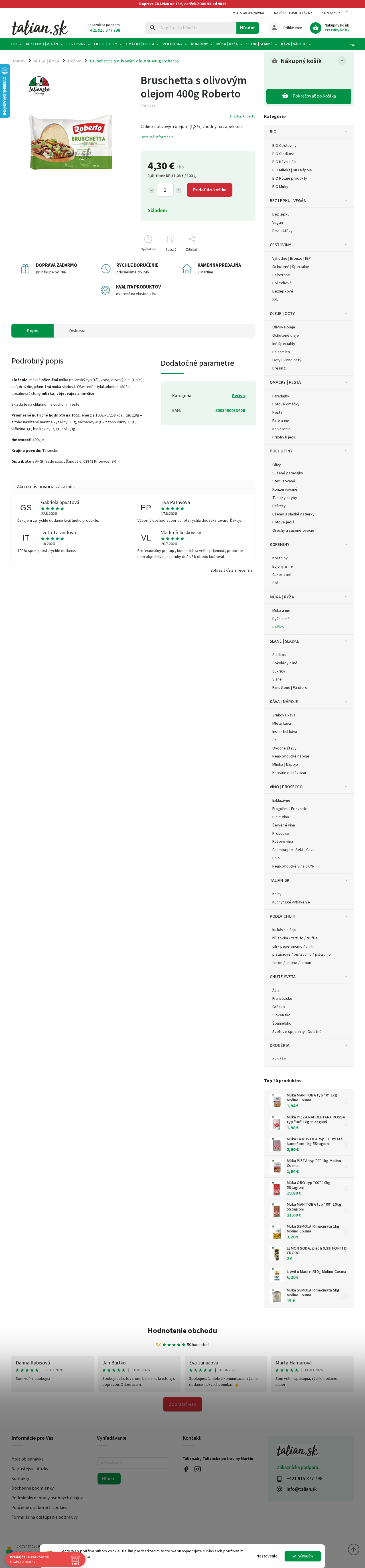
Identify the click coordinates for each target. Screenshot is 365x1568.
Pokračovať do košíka (314, 96)
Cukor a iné (281, 575)
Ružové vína (282, 841)
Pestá (277, 412)
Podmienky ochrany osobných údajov (47, 1498)
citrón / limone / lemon (291, 963)
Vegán (277, 223)
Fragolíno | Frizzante (289, 809)
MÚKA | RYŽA (282, 597)
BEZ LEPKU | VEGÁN (288, 201)
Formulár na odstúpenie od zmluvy (44, 1517)
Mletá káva (281, 723)
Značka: (242, 116)
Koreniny (280, 558)
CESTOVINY (280, 245)
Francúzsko (282, 999)
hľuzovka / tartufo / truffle (295, 938)
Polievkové (282, 283)
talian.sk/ (197, 1469)
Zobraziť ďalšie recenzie (231, 570)
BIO (273, 132)
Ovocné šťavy (284, 748)
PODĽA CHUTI (282, 916)
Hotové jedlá (283, 522)
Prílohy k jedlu (284, 437)
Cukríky (278, 671)
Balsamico (281, 352)
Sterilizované (283, 481)
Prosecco (280, 833)
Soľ (275, 583)
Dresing (279, 368)
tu (88, 1556)
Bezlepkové (282, 291)
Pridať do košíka (209, 189)
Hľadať (248, 27)
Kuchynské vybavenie (291, 902)
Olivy (276, 465)
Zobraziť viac (182, 1404)
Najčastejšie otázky (293, 13)
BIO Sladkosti (283, 154)
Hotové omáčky (285, 404)
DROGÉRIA (279, 1045)
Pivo (276, 858)
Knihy (277, 894)
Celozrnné (281, 275)
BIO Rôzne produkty (289, 178)
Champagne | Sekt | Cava (293, 850)
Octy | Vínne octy (286, 360)
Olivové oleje (283, 327)
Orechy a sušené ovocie (293, 530)
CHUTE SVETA (283, 977)
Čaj (274, 740)
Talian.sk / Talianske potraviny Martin (186, 1469)
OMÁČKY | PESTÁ (285, 382)
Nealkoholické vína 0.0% (293, 866)
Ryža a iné (281, 619)
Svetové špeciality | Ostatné (297, 1032)
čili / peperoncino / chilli (292, 946)
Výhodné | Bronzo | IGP (291, 258)
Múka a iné (281, 611)
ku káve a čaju (284, 930)
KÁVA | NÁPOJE (284, 701)
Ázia (275, 991)
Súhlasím (305, 1556)
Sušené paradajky (287, 473)
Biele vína (280, 817)
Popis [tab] (32, 331)
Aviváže (279, 1059)
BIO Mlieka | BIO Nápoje (292, 170)
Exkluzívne (281, 800)
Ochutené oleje (285, 335)
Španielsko (281, 1023)
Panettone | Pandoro (289, 687)
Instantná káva (284, 732)
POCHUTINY (281, 451)
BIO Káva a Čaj (284, 162)
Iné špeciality (283, 344)
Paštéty (279, 506)
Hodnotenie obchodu (182, 1330)
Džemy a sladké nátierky (293, 514)
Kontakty (331, 13)
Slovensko (281, 1015)
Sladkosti (280, 655)
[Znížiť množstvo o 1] (151, 190)
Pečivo (278, 627)
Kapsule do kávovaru (290, 773)
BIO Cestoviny (284, 146)
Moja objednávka (248, 13)
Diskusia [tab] (77, 331)
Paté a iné (280, 421)
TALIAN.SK (279, 880)
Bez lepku (280, 214)
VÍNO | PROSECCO (286, 787)
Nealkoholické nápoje (290, 756)
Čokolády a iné (284, 663)
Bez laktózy (282, 231)
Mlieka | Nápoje (285, 764)
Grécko (278, 1007)
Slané (277, 679)
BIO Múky (280, 187)
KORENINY (279, 544)
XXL (275, 299)
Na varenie (281, 429)
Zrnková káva (283, 715)
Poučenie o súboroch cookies (39, 1507)
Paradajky (280, 396)
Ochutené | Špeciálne (290, 267)
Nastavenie (266, 1556)
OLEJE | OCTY (282, 313)
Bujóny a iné (282, 566)
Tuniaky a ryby (284, 498)
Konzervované (284, 489)
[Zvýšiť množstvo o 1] (178, 190)
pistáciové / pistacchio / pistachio (301, 954)
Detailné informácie (157, 137)
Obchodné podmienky (32, 1488)
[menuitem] (17, 44)
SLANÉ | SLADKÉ (284, 641)
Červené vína (283, 825)
